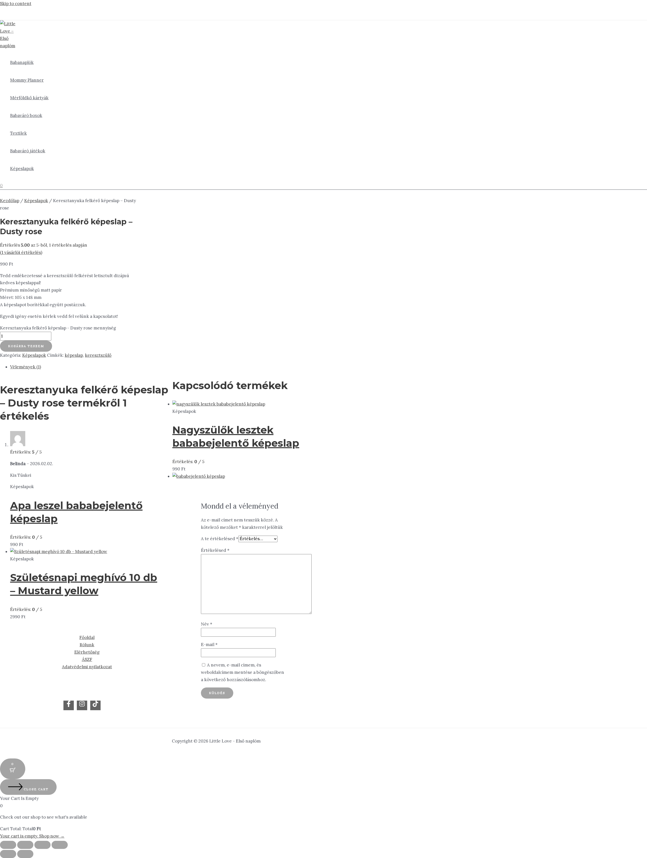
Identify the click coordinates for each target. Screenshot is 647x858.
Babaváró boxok (26, 115)
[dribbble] (82, 705)
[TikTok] (95, 705)
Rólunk (87, 645)
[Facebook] (68, 705)
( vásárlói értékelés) (21, 252)
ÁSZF (87, 659)
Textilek (18, 133)
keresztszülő (98, 355)
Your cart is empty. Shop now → (32, 836)
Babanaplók (22, 62)
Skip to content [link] (15, 3)
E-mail (209, 644)
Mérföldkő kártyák (29, 98)
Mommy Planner (27, 80)
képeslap (74, 355)
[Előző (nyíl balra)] (8, 854)
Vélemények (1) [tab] (25, 367)
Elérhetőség (87, 652)
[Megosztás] (42, 845)
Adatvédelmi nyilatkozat (87, 667)
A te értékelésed (219, 538)
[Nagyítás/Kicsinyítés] (8, 845)
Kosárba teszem (26, 346)
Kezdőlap (9, 200)
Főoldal (87, 637)
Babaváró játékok (27, 151)
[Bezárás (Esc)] (60, 845)
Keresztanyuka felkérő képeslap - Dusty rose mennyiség (58, 328)
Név (206, 624)
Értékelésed (215, 550)
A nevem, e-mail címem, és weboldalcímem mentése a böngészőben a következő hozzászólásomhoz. (242, 672)
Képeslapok (22, 168)
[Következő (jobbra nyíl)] (25, 854)
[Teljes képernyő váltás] (25, 845)
